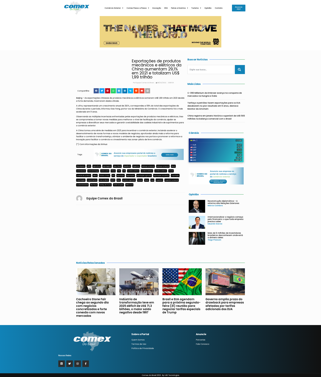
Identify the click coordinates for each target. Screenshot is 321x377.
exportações (130, 175)
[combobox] (210, 69)
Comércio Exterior (113, 8)
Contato (219, 8)
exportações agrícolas (144, 175)
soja (152, 180)
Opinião (208, 8)
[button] (96, 90)
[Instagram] (77, 363)
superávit (159, 180)
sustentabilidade (82, 185)
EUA (113, 175)
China (113, 171)
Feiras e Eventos (178, 8)
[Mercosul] (129, 185)
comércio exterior (133, 171)
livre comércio (103, 180)
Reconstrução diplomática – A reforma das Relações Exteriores (223, 202)
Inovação (156, 8)
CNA (119, 171)
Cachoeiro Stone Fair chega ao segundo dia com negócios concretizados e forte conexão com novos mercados (92, 307)
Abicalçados (81, 166)
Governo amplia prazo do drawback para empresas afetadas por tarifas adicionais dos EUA (225, 304)
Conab (171, 171)
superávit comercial (171, 180)
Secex (146, 180)
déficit (95, 175)
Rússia (140, 180)
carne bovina (81, 171)
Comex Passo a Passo (137, 8)
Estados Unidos (105, 175)
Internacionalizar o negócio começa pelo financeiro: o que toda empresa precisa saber (225, 219)
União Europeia (118, 185)
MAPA (113, 180)
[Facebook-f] (85, 363)
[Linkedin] (61, 363)
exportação (120, 175)
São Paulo (94, 185)
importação (175, 175)
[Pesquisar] (240, 69)
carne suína (105, 171)
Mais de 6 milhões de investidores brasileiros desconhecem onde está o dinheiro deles (225, 235)
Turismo (195, 8)
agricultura (96, 166)
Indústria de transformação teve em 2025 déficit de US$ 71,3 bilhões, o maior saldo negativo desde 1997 (136, 306)
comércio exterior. (160, 171)
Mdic (118, 180)
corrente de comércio (84, 175)
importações (81, 180)
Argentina (136, 166)
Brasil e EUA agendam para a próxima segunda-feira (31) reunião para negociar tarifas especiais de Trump (181, 306)
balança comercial (148, 166)
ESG (166, 8)
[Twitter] (69, 363)
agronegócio (107, 166)
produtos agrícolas (129, 180)
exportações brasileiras (161, 175)
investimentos (92, 180)
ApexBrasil (127, 166)
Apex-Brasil (117, 166)
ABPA (89, 166)
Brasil (173, 166)
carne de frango (93, 171)
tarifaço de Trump (105, 185)
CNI (124, 171)
